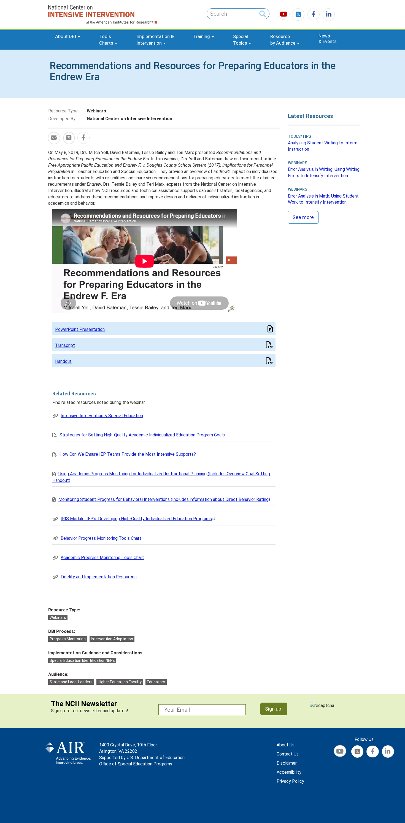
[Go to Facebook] (313, 15)
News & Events (327, 38)
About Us (286, 745)
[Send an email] (54, 138)
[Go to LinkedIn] (328, 15)
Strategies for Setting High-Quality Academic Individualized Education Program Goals (142, 435)
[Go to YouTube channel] (284, 15)
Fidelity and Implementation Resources (99, 576)
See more (303, 217)
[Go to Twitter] (299, 15)
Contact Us (288, 754)
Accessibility (289, 772)
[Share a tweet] (69, 138)
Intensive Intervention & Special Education (102, 415)
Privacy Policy (290, 781)
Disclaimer (287, 763)
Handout (63, 361)
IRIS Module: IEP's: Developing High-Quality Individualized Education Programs (136, 518)
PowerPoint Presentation (80, 329)
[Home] (82, 14)
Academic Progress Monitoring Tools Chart (102, 557)
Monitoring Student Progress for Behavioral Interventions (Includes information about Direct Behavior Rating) (164, 499)
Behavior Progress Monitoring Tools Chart (101, 538)
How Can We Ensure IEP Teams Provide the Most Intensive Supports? (128, 454)
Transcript (65, 345)
